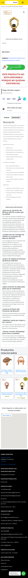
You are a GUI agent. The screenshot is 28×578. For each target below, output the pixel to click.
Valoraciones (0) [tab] (15, 117)
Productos (3, 6)
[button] (22, 2)
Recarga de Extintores (8, 474)
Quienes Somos (6, 457)
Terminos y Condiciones (8, 464)
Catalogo (3, 461)
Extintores (4, 482)
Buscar (15, 2)
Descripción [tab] (6, 117)
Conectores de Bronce (16, 58)
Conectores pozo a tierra (11, 60)
